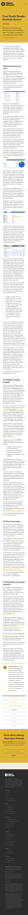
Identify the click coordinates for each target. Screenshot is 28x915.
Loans (14, 718)
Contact (7, 796)
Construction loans (9, 835)
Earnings (14, 702)
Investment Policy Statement (12, 635)
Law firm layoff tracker (10, 807)
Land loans (8, 839)
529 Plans (11, 688)
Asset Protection (14, 698)
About (7, 792)
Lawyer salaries (9, 809)
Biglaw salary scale (9, 805)
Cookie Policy (12, 869)
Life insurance (8, 850)
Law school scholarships (10, 823)
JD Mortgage (8, 833)
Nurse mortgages (9, 845)
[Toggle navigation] (25, 4)
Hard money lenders (10, 860)
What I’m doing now (10, 798)
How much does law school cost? (12, 821)
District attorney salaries (10, 811)
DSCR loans (8, 862)
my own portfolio (9, 439)
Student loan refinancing (10, 819)
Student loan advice (10, 826)
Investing (14, 710)
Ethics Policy (18, 869)
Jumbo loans (8, 837)
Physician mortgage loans (11, 841)
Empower (11, 682)
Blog (7, 794)
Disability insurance (9, 852)
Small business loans (10, 858)
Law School (14, 714)
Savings (14, 721)
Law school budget (9, 824)
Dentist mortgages (9, 843)
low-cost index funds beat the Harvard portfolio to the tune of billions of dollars (13, 570)
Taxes (14, 726)
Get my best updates (10, 800)
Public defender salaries (10, 813)
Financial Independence (14, 706)
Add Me (14, 755)
